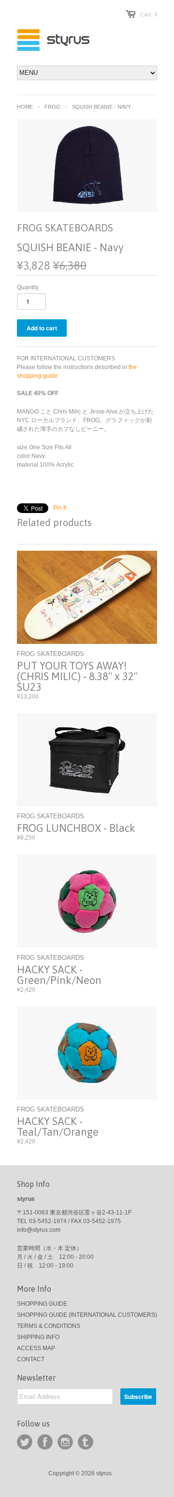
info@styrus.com (38, 1229)
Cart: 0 (148, 14)
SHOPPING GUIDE (42, 1303)
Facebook (45, 1442)
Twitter (24, 1442)
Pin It (59, 507)
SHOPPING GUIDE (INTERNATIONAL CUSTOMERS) (87, 1315)
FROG (52, 107)
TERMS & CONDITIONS (48, 1326)
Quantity (28, 287)
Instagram (65, 1442)
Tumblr (85, 1442)
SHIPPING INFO (38, 1337)
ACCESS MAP (36, 1348)
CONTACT (30, 1359)
